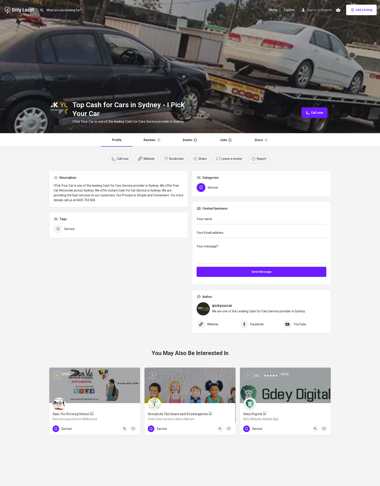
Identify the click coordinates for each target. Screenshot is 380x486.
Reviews (151, 140)
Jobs (223, 140)
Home (273, 10)
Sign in (311, 10)
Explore (289, 10)
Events (187, 140)
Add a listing (364, 9)
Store (261, 140)
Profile (117, 140)
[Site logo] (20, 9)
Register (326, 10)
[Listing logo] (59, 109)
